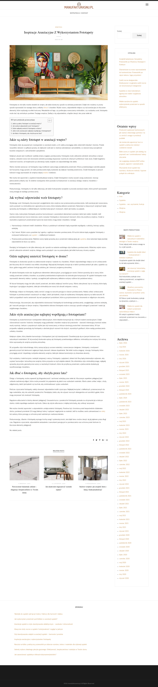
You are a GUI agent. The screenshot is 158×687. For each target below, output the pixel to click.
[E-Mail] (107, 440)
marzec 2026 (124, 355)
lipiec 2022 (123, 460)
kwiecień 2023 (124, 425)
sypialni (34, 235)
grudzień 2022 (124, 441)
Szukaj (119, 31)
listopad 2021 (124, 492)
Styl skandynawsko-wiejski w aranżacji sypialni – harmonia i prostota (38, 634)
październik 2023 (125, 402)
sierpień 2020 (124, 551)
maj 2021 (122, 515)
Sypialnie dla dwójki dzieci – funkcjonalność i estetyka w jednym (132, 255)
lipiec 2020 (123, 555)
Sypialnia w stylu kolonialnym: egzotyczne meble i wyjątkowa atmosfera (130, 93)
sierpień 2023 (124, 410)
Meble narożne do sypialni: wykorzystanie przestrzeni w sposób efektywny (132, 104)
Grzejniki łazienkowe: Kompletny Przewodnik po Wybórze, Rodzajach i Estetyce (132, 62)
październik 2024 (125, 394)
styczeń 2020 (124, 578)
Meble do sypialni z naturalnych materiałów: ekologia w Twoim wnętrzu (132, 238)
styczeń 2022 (124, 484)
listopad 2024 (124, 390)
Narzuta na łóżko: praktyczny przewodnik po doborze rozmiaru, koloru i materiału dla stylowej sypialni (50, 644)
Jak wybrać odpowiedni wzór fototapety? (25, 126)
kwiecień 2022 (124, 472)
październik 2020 (125, 543)
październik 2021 (125, 496)
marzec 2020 (124, 570)
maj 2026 (122, 347)
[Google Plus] (103, 440)
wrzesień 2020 (124, 547)
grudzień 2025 (124, 366)
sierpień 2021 (124, 504)
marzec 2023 (124, 429)
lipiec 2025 (123, 378)
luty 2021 (122, 527)
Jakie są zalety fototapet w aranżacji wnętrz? (27, 123)
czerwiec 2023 (124, 417)
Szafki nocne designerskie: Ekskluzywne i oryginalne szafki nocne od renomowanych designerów (132, 83)
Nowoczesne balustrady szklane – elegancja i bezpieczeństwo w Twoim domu (24, 490)
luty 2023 (122, 433)
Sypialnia (122, 200)
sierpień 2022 (124, 457)
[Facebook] (93, 440)
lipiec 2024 (123, 398)
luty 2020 (122, 574)
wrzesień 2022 (124, 453)
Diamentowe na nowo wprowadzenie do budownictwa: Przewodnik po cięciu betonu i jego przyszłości (132, 72)
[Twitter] (96, 440)
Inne (120, 196)
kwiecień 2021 (124, 519)
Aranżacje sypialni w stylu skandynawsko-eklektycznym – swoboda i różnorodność (43, 624)
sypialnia (83, 239)
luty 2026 (122, 359)
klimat (46, 108)
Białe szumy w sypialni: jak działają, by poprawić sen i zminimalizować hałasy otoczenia (132, 154)
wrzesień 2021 (124, 500)
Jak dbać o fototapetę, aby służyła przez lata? (27, 133)
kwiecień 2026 (124, 351)
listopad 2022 (124, 445)
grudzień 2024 (124, 386)
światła (45, 173)
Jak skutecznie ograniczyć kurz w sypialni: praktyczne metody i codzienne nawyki (131, 145)
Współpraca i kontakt (79, 13)
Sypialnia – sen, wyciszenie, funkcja (131, 204)
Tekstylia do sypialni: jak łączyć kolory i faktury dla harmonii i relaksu (38, 614)
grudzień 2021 (124, 488)
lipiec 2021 (123, 508)
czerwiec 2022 (124, 464)
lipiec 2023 (123, 413)
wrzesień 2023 (124, 406)
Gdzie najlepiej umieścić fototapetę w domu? (27, 128)
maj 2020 (122, 562)
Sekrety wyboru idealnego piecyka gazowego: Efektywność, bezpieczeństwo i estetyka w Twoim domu (50, 649)
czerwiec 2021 (124, 511)
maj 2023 (122, 421)
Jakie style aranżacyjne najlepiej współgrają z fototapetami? (31, 131)
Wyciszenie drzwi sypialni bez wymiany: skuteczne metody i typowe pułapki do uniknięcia (132, 170)
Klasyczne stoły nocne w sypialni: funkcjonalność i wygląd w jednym (38, 629)
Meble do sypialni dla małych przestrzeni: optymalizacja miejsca (130, 309)
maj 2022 (122, 468)
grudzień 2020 (124, 535)
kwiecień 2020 (124, 566)
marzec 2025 (124, 382)
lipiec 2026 (123, 343)
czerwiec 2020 (124, 559)
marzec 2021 (124, 523)
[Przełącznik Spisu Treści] (48, 120)
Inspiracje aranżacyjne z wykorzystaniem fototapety (32, 639)
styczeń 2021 (124, 531)
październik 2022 (125, 449)
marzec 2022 (124, 476)
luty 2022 (122, 480)
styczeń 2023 (124, 437)
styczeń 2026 (124, 362)
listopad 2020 (124, 539)
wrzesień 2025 (124, 374)
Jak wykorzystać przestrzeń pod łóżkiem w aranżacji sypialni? (35, 619)
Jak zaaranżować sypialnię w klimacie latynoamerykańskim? (35, 655)
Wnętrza (58, 27)
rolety (103, 411)
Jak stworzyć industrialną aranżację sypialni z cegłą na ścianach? (132, 271)
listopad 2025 (124, 370)
